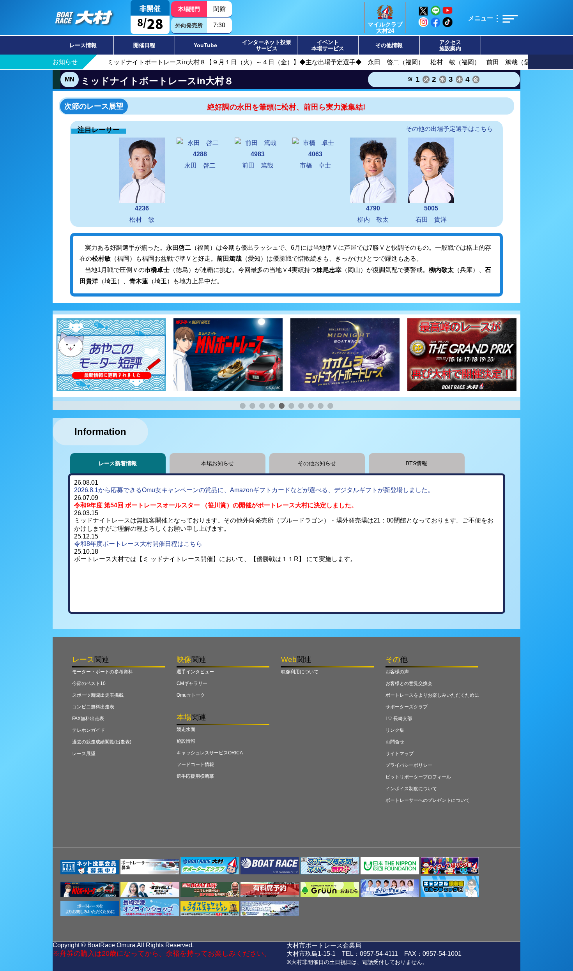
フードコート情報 (195, 764)
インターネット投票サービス (266, 45)
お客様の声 (397, 671)
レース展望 (84, 753)
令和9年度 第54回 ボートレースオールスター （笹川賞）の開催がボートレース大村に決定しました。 (215, 505)
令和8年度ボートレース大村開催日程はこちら (138, 543)
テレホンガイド (88, 730)
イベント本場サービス (327, 45)
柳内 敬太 (373, 214)
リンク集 (395, 730)
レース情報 (83, 45)
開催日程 (144, 45)
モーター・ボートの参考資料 (102, 671)
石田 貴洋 (431, 214)
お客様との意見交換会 (409, 683)
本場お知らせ (217, 463)
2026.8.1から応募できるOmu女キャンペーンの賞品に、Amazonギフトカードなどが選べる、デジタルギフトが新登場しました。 (254, 490)
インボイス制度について (411, 788)
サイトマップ (400, 753)
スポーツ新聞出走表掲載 (98, 695)
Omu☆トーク (191, 695)
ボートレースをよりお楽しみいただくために (432, 695)
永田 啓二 (200, 160)
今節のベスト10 (89, 683)
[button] (243, 406)
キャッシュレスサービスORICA (210, 753)
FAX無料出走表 (88, 718)
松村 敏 (141, 214)
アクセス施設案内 (450, 45)
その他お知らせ (317, 463)
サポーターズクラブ (407, 707)
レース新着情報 (118, 463)
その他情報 (389, 45)
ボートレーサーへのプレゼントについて (428, 800)
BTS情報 (416, 463)
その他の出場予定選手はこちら (449, 128)
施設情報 (186, 741)
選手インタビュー (195, 671)
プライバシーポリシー (409, 765)
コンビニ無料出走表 (93, 707)
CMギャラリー (192, 683)
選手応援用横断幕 (195, 776)
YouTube (205, 45)
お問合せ (395, 742)
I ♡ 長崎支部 (399, 718)
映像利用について (299, 671)
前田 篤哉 (257, 160)
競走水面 (186, 729)
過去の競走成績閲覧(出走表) (101, 742)
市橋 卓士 (315, 160)
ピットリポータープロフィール (418, 777)
